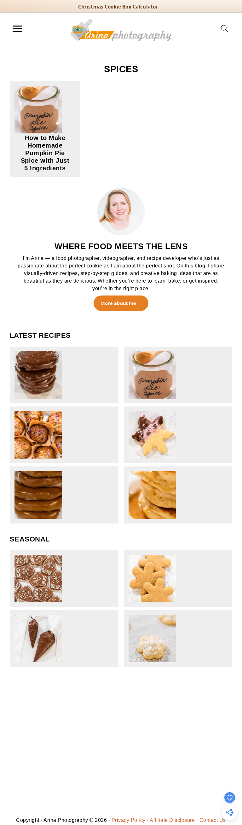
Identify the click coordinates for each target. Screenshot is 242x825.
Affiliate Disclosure (172, 820)
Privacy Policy (129, 820)
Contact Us (212, 820)
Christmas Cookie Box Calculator (118, 6)
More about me (118, 303)
